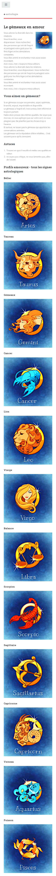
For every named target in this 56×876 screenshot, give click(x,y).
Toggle (6, 5)
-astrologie (11, 14)
